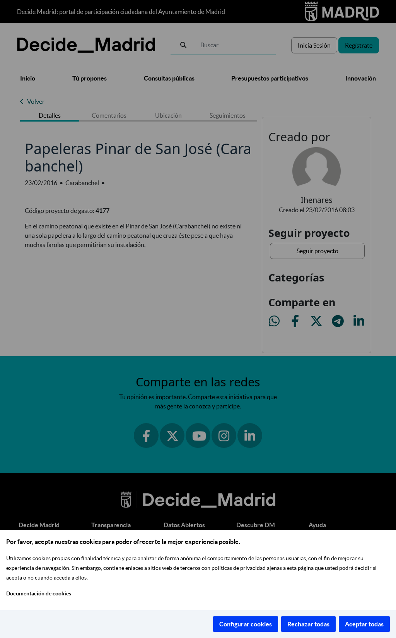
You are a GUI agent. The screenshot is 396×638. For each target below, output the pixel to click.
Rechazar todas (308, 624)
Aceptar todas (364, 624)
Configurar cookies (245, 624)
